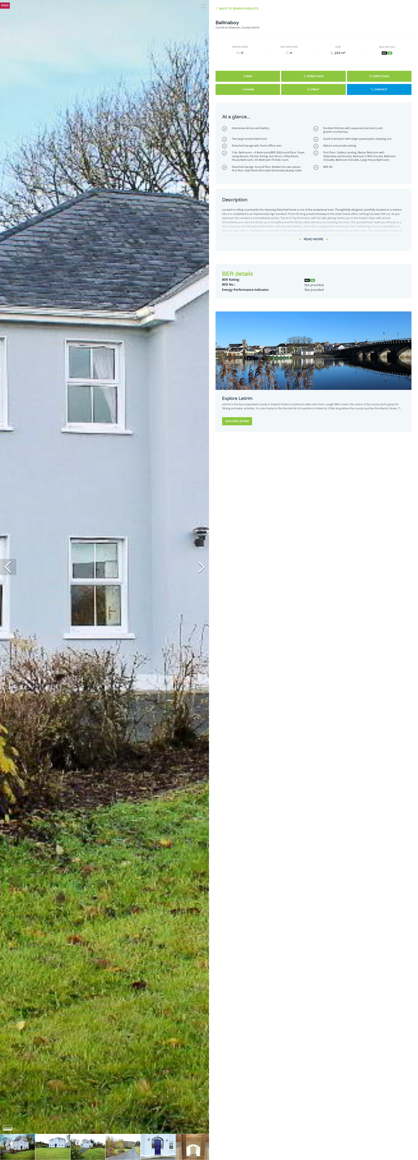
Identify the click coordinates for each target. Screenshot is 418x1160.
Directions (381, 76)
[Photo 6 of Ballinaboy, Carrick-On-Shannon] (193, 1147)
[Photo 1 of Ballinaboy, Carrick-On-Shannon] (17, 1147)
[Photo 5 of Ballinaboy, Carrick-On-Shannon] (158, 1147)
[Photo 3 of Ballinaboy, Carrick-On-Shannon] (87, 1147)
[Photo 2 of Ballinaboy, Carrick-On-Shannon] (52, 1147)
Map (249, 76)
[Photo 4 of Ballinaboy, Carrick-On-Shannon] (122, 1147)
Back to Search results (238, 8)
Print (315, 89)
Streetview (315, 76)
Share (249, 89)
